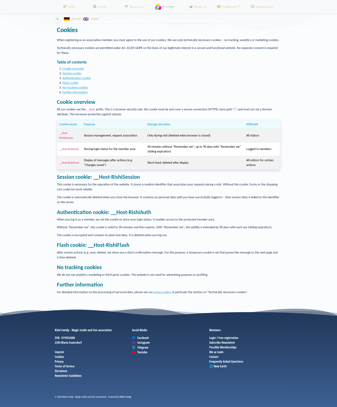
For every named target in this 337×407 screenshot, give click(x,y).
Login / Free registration (223, 338)
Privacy (59, 361)
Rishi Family (125, 396)
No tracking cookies (75, 87)
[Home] (165, 7)
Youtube (142, 352)
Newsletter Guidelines (68, 375)
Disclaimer (61, 371)
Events (102, 7)
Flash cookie (70, 83)
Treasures (136, 7)
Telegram (142, 347)
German (76, 19)
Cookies (59, 357)
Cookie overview (73, 69)
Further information (75, 92)
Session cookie (71, 73)
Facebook (143, 338)
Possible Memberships (223, 347)
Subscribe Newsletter (222, 342)
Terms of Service (64, 366)
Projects (200, 7)
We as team (216, 352)
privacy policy (162, 292)
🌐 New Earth (218, 366)
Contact (214, 357)
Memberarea (264, 7)
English (94, 19)
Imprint (59, 352)
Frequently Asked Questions (226, 361)
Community (230, 7)
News (71, 7)
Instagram (143, 342)
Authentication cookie (76, 78)
